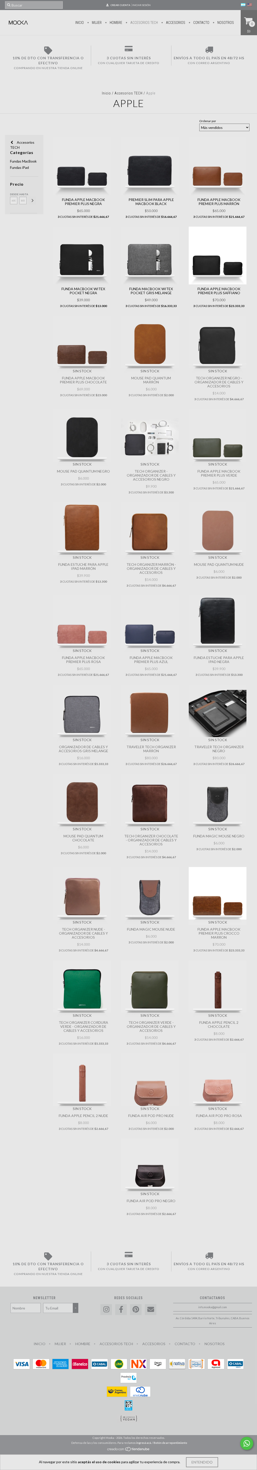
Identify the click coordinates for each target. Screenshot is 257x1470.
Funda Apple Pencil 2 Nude (83, 1115)
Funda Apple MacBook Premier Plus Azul (151, 659)
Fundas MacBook (23, 161)
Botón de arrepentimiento (170, 1442)
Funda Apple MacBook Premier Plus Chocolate (83, 380)
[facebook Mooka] (121, 1309)
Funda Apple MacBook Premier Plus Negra (83, 201)
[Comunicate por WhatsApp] (246, 1443)
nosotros (225, 23)
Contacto (200, 23)
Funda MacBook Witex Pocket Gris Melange (151, 291)
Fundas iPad (19, 167)
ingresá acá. (144, 1442)
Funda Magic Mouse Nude (151, 929)
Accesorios (175, 23)
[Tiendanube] (129, 1450)
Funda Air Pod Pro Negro (151, 1201)
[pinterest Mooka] (136, 1309)
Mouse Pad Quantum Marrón (151, 380)
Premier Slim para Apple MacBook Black (151, 201)
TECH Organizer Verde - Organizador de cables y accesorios (151, 1026)
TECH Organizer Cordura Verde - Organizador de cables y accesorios (83, 1026)
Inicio (79, 23)
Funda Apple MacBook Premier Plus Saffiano (219, 291)
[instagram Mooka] (106, 1309)
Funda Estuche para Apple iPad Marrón (83, 566)
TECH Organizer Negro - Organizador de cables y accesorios (219, 382)
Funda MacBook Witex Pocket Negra (83, 291)
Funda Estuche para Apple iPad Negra (219, 659)
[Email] (150, 1309)
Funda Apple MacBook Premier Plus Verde (219, 473)
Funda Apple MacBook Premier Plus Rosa (83, 659)
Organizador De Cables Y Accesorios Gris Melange (83, 749)
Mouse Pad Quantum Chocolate (83, 838)
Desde (13, 194)
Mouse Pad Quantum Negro (83, 471)
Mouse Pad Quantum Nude (219, 564)
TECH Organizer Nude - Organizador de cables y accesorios (83, 933)
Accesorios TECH (144, 23)
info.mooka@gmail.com (212, 1307)
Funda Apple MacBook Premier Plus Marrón (219, 201)
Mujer (96, 23)
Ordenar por (207, 121)
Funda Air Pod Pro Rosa (219, 1115)
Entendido (202, 1462)
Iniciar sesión (141, 5)
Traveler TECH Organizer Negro (219, 749)
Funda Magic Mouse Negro (218, 836)
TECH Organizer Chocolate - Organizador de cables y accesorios (151, 840)
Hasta (23, 194)
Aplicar (32, 200)
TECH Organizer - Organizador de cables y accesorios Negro (151, 475)
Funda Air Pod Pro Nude (151, 1115)
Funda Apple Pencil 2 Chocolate (218, 1024)
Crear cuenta (120, 5)
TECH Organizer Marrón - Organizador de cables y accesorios (151, 568)
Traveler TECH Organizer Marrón (151, 749)
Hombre (115, 23)
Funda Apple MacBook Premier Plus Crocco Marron (219, 933)
